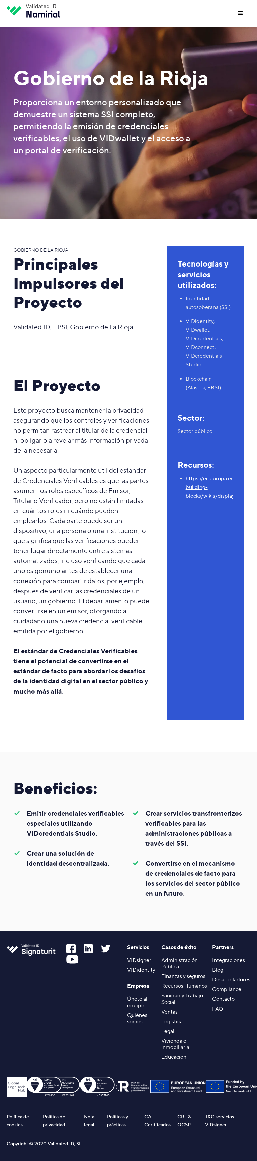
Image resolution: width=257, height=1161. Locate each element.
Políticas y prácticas (117, 1120)
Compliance (226, 989)
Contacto (223, 999)
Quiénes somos (137, 1018)
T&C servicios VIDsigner (219, 1120)
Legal (167, 1031)
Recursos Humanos (184, 986)
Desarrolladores (231, 979)
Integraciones (228, 960)
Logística (172, 1021)
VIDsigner (139, 960)
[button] (240, 13)
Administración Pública (179, 963)
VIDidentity (141, 970)
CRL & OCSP (184, 1120)
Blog (217, 970)
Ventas (169, 1012)
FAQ (217, 1009)
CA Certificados (157, 1120)
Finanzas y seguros (183, 976)
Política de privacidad (54, 1120)
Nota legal (89, 1120)
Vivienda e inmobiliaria (175, 1044)
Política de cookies (18, 1120)
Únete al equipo (137, 1002)
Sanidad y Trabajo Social (182, 998)
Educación (173, 1057)
